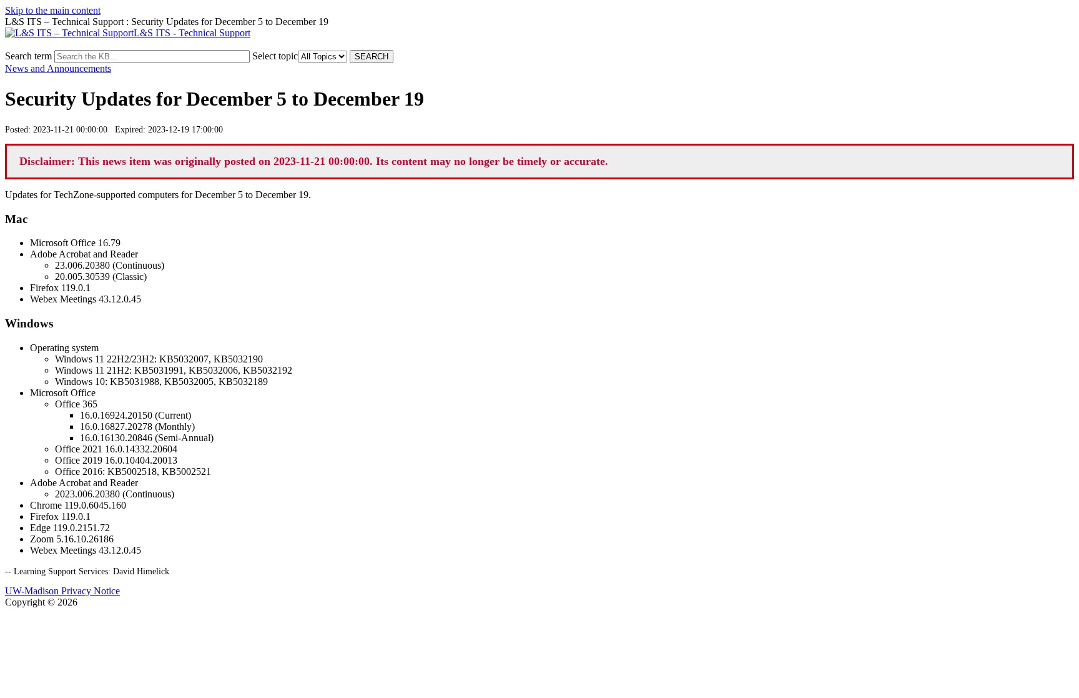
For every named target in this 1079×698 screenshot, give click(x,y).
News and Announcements (58, 68)
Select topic (275, 56)
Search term (28, 56)
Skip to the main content (53, 10)
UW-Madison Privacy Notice (62, 591)
